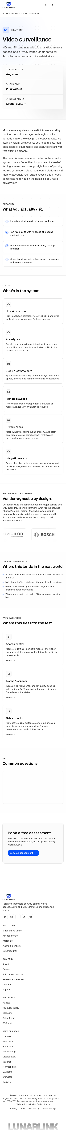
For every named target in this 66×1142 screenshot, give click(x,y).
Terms (22, 1108)
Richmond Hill (9, 1066)
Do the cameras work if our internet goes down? (28, 799)
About (6, 964)
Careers (7, 969)
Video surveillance (12, 930)
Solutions (15, 13)
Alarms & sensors (12, 945)
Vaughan (7, 1061)
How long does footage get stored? (25, 789)
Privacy (13, 1108)
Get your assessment (21, 853)
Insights (7, 1002)
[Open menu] (59, 5)
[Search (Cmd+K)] (46, 5)
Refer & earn (9, 1018)
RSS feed (7, 1023)
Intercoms (8, 940)
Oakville (7, 1082)
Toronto (7, 1036)
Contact (7, 984)
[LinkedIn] (5, 916)
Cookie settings (49, 1108)
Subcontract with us (13, 974)
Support (7, 989)
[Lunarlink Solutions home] (9, 5)
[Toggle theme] (53, 5)
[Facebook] (18, 916)
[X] (24, 916)
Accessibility (33, 1108)
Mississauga (9, 1056)
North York (8, 1041)
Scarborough (9, 1051)
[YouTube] (30, 916)
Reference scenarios (13, 979)
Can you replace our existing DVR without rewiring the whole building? (28, 779)
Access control (10, 935)
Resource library (11, 1007)
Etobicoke (8, 1046)
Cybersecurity (10, 951)
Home (5, 13)
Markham (7, 1071)
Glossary (7, 1013)
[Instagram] (11, 916)
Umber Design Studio (40, 1104)
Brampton (7, 1077)
